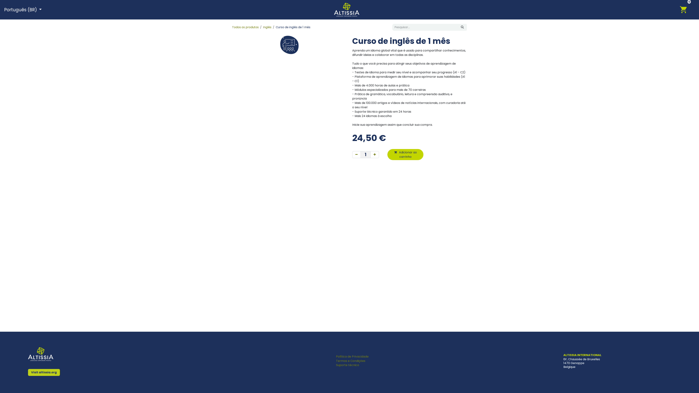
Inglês (267, 27)
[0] (685, 9)
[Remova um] (356, 154)
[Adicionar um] (374, 154)
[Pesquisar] (462, 27)
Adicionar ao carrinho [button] (407, 154)
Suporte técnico (347, 365)
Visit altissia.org (44, 372)
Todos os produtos (245, 27)
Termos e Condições (350, 361)
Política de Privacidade (352, 356)
